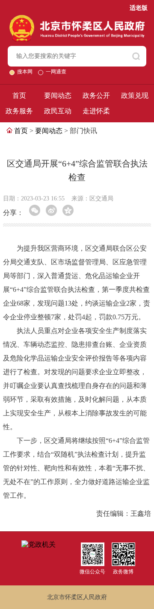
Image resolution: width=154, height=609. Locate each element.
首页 (19, 95)
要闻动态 (57, 95)
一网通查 (56, 72)
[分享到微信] (34, 210)
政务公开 (96, 95)
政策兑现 (134, 95)
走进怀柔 (96, 111)
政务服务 (19, 111)
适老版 (139, 8)
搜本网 (25, 72)
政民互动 (57, 111)
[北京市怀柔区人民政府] (77, 18)
